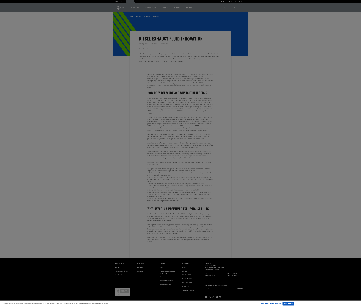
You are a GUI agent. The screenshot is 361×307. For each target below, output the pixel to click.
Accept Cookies (288, 303)
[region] (180, 303)
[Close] (358, 303)
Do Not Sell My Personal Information (271, 303)
